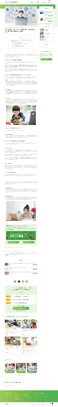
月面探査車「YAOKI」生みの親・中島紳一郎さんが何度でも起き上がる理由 (48, 18)
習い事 (6, 27)
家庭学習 (17, 27)
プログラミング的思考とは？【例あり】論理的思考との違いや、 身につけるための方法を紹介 (21, 263)
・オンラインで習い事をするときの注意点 (17, 46)
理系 (11, 329)
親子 (34, 346)
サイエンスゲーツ (45, 395)
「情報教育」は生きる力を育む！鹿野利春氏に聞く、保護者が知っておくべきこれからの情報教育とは (48, 13)
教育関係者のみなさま (50, 0)
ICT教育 (16, 346)
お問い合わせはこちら (24, 310)
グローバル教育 (43, 2)
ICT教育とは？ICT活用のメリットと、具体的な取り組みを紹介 (12, 348)
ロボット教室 (36, 395)
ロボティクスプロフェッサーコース (47, 396)
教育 (16, 329)
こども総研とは (31, 2)
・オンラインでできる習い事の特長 (16, 42)
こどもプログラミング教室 (38, 396)
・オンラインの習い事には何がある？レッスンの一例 (19, 43)
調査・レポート (50, 2)
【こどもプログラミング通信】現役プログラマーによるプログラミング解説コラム (29, 350)
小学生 (8, 27)
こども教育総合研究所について (28, 393)
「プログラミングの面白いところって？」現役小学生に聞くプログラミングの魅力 (12, 332)
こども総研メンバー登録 (8, 394)
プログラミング (21, 27)
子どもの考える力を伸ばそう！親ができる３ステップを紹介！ (17, 267)
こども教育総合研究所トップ (8, 393)
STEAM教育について (26, 394)
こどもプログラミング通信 (30, 347)
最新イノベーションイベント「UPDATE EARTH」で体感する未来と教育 (21, 41)
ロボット (14, 27)
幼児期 (11, 27)
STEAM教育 (37, 2)
